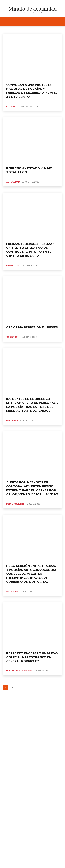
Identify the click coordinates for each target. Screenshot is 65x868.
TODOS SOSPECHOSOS (21, 788)
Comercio (55, 29)
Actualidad (8, 29)
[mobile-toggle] (5, 21)
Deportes (12, 420)
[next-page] (25, 687)
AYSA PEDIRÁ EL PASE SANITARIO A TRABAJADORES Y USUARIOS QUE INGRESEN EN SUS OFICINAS (29, 802)
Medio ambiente (15, 504)
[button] (60, 21)
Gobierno (12, 337)
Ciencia (44, 29)
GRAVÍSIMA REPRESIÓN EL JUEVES (32, 327)
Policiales (12, 106)
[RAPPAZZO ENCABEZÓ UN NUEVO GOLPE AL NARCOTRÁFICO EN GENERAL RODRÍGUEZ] (32, 625)
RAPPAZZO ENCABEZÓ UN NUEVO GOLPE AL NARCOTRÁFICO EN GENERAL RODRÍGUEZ (32, 657)
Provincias (12, 265)
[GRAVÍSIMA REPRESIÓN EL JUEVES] (32, 299)
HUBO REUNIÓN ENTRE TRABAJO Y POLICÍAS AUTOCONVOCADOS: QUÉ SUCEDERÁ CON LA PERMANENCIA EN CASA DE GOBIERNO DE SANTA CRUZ (31, 574)
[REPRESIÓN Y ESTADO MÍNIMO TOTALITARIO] (32, 140)
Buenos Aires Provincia (27, 29)
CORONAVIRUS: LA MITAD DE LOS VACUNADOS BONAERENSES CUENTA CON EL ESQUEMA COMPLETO (34, 775)
